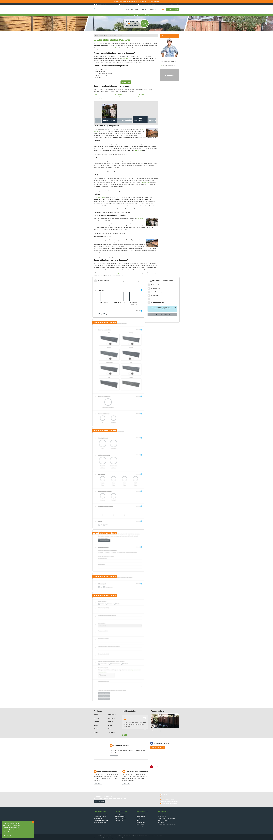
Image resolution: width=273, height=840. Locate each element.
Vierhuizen (140, 96)
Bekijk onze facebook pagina (157, 747)
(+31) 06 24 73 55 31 (168, 60)
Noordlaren (119, 96)
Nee (106, 314)
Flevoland (96, 718)
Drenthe (96, 714)
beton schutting (139, 218)
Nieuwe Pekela (98, 99)
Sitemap (117, 835)
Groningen (96, 728)
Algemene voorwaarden (144, 835)
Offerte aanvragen (173, 9)
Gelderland (96, 725)
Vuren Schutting (140, 818)
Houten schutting (140, 822)
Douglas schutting (145, 182)
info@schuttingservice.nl (169, 65)
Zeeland (110, 728)
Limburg (96, 732)
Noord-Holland (111, 718)
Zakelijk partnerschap (120, 816)
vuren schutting (99, 161)
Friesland (96, 721)
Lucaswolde (119, 94)
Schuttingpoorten (119, 820)
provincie (147, 269)
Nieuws (153, 835)
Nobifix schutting (101, 197)
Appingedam (141, 94)
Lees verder (114, 756)
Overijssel (110, 721)
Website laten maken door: (131, 835)
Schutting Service (125, 58)
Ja (101, 314)
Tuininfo (164, 835)
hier (148, 15)
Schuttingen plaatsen (120, 814)
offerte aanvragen (165, 36)
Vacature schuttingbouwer (101, 838)
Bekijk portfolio (155, 730)
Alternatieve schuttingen (120, 818)
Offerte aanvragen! (126, 82)
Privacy (122, 835)
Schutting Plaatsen (121, 838)
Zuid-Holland (111, 732)
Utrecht (110, 725)
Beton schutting (140, 820)
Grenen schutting (140, 826)
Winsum (97, 96)
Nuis (96, 94)
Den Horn (119, 99)
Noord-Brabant (112, 714)
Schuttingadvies (112, 838)
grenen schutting (138, 150)
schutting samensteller (119, 273)
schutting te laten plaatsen (112, 47)
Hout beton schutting (141, 814)
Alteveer (140, 99)
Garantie (159, 835)
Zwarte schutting (140, 829)
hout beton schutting (131, 242)
